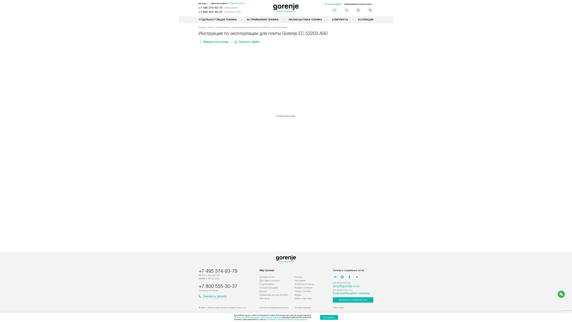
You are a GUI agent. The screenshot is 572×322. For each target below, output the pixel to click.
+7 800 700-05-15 (236, 3)
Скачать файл (249, 41)
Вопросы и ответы (304, 284)
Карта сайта (338, 307)
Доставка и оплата (269, 280)
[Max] (342, 277)
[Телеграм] (356, 277)
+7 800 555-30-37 (210, 11)
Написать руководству (353, 300)
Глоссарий (300, 280)
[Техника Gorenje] (286, 8)
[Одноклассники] (349, 277)
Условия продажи (268, 288)
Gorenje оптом (266, 277)
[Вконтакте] (335, 277)
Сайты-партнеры (303, 298)
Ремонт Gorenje (303, 291)
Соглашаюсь (329, 317)
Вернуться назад (216, 41)
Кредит (263, 291)
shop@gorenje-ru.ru (346, 286)
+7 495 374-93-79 (210, 7)
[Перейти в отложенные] (335, 10)
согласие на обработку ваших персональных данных (257, 317)
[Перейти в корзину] (358, 10)
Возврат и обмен (303, 288)
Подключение (266, 284)
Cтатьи (298, 277)
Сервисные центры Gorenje (273, 295)
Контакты (264, 298)
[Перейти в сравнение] (346, 10)
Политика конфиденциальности (274, 307)
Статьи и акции (333, 4)
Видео (298, 295)
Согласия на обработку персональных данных (287, 319)
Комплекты (340, 19)
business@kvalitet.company (351, 293)
